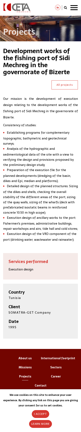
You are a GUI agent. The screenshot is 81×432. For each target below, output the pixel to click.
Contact (41, 385)
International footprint (58, 358)
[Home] (17, 7)
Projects (25, 376)
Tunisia (15, 297)
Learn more (40, 424)
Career (56, 376)
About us (25, 358)
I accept (40, 414)
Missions (25, 367)
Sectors (56, 367)
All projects (64, 85)
